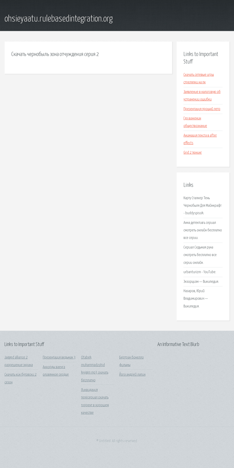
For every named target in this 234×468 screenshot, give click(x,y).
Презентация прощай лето (201, 109)
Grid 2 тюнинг (192, 153)
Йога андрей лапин (132, 375)
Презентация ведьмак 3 (59, 358)
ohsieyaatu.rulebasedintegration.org (59, 19)
